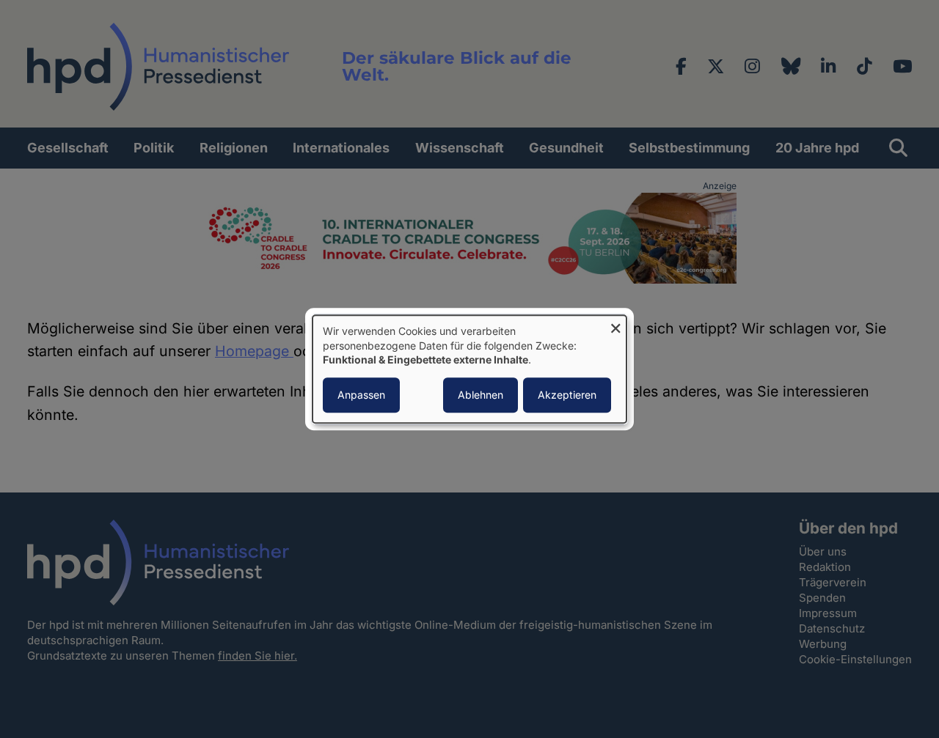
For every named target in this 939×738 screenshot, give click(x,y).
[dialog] (469, 369)
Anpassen (361, 394)
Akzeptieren (567, 394)
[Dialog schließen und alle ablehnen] (615, 324)
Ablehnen (480, 394)
